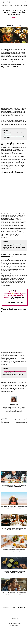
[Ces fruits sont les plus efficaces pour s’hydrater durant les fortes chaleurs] (14, 498)
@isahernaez (14, 290)
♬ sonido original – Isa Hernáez (14, 302)
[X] (12, 21)
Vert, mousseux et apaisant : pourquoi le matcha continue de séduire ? (14, 571)
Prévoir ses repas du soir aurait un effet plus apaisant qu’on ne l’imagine (14, 528)
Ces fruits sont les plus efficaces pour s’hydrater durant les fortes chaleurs (14, 507)
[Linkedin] (14, 413)
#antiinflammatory (14, 299)
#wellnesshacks (14, 297)
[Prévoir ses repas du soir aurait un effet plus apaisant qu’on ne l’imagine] (14, 520)
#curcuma (21, 297)
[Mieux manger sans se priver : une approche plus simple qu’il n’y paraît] (14, 477)
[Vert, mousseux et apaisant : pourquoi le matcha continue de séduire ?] (14, 563)
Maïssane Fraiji (10, 25)
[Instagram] (23, 2)
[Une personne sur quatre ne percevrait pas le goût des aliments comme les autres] (14, 584)
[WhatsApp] (15, 21)
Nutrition (14, 17)
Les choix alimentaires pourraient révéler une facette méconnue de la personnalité (14, 550)
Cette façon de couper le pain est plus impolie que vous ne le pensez (6, 421)
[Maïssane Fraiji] (14, 399)
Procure (11, 216)
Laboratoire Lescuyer (15, 121)
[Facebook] (20, 2)
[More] (18, 21)
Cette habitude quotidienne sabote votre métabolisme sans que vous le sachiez (21, 421)
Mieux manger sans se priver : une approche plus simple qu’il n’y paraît (14, 485)
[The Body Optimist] (5, 2)
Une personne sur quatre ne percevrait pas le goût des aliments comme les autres (14, 593)
